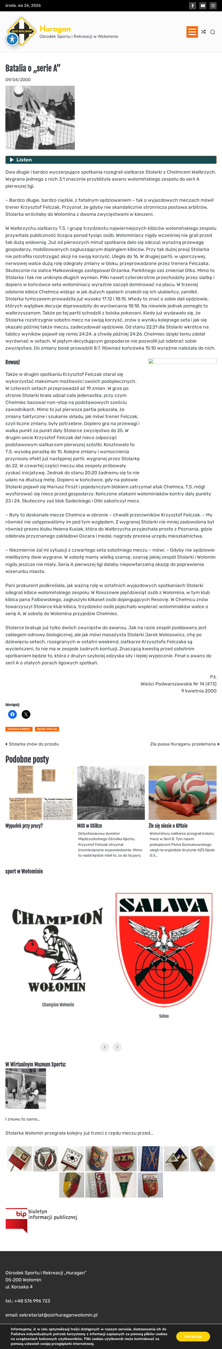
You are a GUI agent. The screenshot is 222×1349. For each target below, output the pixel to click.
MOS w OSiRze (89, 826)
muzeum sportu (19, 729)
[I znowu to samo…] (25, 1107)
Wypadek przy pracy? (24, 826)
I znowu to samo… (23, 1119)
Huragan (55, 29)
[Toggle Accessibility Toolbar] (12, 39)
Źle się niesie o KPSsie (168, 826)
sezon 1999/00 (47, 729)
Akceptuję (193, 1336)
